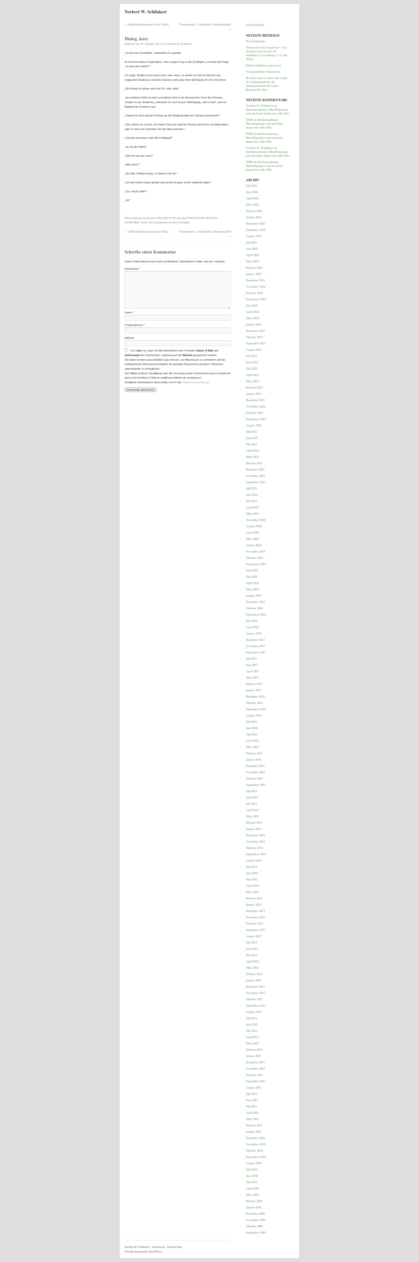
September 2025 (256, 230)
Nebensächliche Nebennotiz (263, 72)
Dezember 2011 (255, 1062)
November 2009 (255, 1220)
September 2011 (256, 1081)
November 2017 (255, 646)
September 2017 (256, 652)
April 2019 (252, 583)
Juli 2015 (251, 791)
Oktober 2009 (254, 1226)
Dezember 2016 (255, 696)
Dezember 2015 (255, 766)
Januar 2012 (253, 1056)
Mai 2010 (251, 1182)
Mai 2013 (251, 955)
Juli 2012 (251, 1018)
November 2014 (255, 841)
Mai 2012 (251, 1031)
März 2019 (252, 589)
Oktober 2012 (254, 999)
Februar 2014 (254, 898)
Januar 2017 (253, 690)
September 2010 (256, 1157)
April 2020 (252, 532)
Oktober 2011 (254, 1075)
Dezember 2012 (255, 987)
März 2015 (252, 816)
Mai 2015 (251, 804)
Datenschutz (174, 1247)
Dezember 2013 (255, 911)
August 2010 (254, 1163)
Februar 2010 (254, 1201)
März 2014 (252, 892)
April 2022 (252, 450)
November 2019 (255, 551)
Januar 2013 (253, 980)
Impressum (158, 1247)
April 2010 (252, 1188)
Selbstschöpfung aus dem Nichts (147, 24)
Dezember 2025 (255, 223)
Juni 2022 (252, 438)
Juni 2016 (252, 728)
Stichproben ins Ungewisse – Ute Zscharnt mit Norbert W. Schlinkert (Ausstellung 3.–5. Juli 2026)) (266, 53)
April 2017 (252, 671)
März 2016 (252, 747)
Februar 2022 (254, 463)
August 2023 (254, 350)
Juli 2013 (251, 942)
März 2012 (252, 1043)
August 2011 (254, 1087)
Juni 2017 (252, 665)
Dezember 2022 (255, 400)
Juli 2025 (251, 242)
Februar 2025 (254, 268)
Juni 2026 (252, 192)
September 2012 (256, 1005)
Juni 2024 (252, 305)
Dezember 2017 (255, 640)
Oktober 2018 (254, 608)
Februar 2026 (254, 211)
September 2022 (256, 419)
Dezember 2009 (255, 1214)
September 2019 (256, 564)
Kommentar (132, 268)
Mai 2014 (251, 879)
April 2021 (252, 507)
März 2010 (252, 1195)
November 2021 (255, 476)
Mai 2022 (251, 444)
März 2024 (252, 318)
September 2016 (256, 709)
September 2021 (256, 482)
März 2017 (252, 678)
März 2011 (252, 1119)
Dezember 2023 (255, 331)
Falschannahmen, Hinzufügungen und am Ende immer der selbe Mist (268, 111)
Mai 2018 (251, 621)
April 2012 (252, 1037)
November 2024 (255, 287)
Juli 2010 (251, 1169)
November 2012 (255, 993)
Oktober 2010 (254, 1150)
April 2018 (252, 627)
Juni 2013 (252, 949)
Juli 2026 (251, 186)
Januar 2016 (253, 759)
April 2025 (252, 255)
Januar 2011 (253, 1132)
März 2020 (252, 539)
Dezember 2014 (255, 835)
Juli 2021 (251, 488)
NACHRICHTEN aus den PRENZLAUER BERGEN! (187, 218)
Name (129, 312)
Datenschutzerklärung (195, 382)
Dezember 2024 (255, 280)
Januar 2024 (253, 324)
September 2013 (256, 930)
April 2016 (252, 741)
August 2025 (254, 236)
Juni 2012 (252, 1024)
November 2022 (255, 406)
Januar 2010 (253, 1207)
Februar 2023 (254, 387)
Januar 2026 (253, 217)
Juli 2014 (251, 867)
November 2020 (255, 520)
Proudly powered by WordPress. (144, 1251)
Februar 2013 (254, 974)
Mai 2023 (251, 368)
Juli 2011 (251, 1094)
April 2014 (252, 886)
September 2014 (256, 854)
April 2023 (252, 375)
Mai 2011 (251, 1106)
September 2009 (256, 1232)
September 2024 (256, 299)
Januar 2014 (253, 905)
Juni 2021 (252, 495)
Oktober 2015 (254, 778)
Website (129, 337)
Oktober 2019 (254, 558)
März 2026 (252, 205)
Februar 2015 (254, 823)
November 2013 (255, 917)
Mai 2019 (251, 577)
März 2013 (252, 968)
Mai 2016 (251, 734)
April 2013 (252, 961)
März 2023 (252, 381)
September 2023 (256, 343)
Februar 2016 (254, 753)
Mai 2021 (251, 501)
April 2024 (252, 312)
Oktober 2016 (254, 703)
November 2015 (255, 772)
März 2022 (252, 457)
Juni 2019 (252, 570)
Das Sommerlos (255, 41)
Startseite (255, 25)
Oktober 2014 (254, 848)
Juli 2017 (251, 659)
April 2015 (252, 810)
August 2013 (254, 936)
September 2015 (256, 785)
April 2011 (252, 1113)
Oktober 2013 (254, 923)
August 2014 (254, 860)
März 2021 (252, 514)
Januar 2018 (253, 633)
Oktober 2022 (254, 413)
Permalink (184, 222)
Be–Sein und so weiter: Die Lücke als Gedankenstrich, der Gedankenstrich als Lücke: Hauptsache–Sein (267, 84)
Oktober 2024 (254, 293)
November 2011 (255, 1069)
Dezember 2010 (255, 1138)
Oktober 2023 (254, 337)
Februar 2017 (254, 684)
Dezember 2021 (255, 469)
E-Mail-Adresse (135, 325)
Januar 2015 (253, 829)
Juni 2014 (252, 873)
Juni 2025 (252, 249)
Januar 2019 (253, 596)
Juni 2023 (252, 362)
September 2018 (256, 614)
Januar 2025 (253, 274)
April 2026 (252, 198)
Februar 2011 (254, 1125)
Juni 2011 (252, 1100)
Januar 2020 (253, 545)
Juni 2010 (252, 1176)
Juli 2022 (251, 432)
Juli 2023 (251, 356)
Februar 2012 (254, 1050)
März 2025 (252, 261)
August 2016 (254, 715)
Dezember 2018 (255, 602)
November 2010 (255, 1144)
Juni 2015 (252, 797)
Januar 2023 (253, 394)
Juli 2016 (251, 722)
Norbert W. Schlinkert (146, 11)
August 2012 (254, 1012)
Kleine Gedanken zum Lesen (263, 65)
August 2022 (254, 425)
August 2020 (254, 526)
